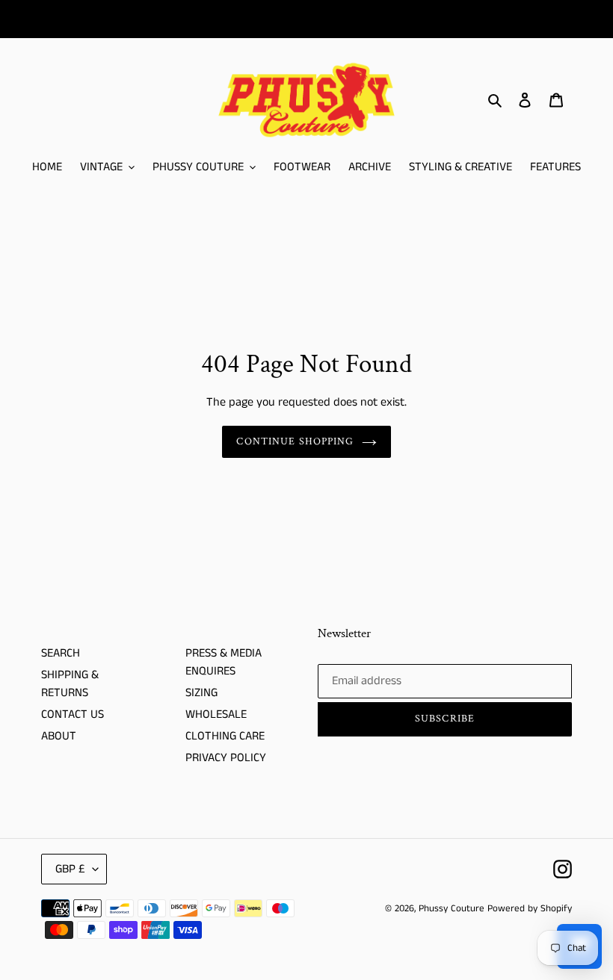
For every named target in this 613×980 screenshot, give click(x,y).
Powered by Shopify (529, 909)
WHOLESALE (216, 714)
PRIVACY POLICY (225, 757)
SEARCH (60, 653)
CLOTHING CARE (225, 736)
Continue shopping (295, 441)
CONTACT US (72, 714)
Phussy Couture (453, 909)
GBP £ (70, 869)
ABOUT (58, 736)
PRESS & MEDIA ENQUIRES (223, 662)
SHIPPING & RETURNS (70, 683)
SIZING (201, 692)
